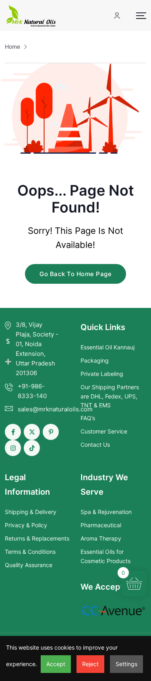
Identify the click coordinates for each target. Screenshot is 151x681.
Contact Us (95, 444)
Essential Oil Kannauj (107, 347)
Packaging (95, 360)
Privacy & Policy (26, 525)
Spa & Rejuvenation (106, 511)
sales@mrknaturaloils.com (55, 409)
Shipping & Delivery (30, 511)
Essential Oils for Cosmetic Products (105, 556)
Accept (55, 663)
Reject (90, 663)
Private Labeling (102, 373)
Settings (126, 663)
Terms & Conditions (30, 551)
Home (12, 46)
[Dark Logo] (31, 15)
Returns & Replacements (37, 538)
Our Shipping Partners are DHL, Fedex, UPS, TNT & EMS (110, 396)
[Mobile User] (117, 15)
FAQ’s (88, 418)
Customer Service (104, 431)
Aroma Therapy (101, 538)
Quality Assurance (28, 564)
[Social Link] (13, 432)
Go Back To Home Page (75, 274)
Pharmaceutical (101, 525)
